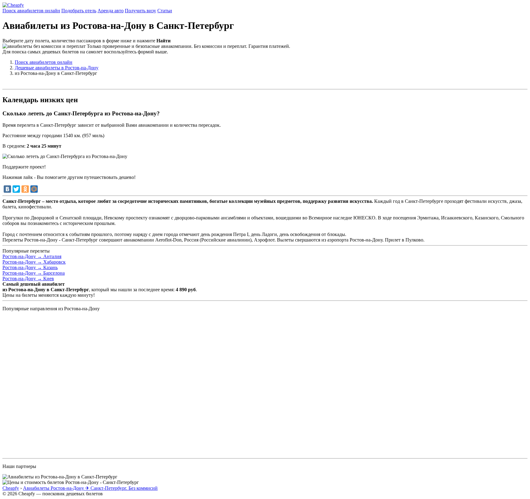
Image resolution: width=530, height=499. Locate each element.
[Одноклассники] (25, 189)
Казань (30, 267)
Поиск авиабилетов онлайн (31, 10)
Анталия (31, 256)
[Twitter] (16, 189)
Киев (28, 278)
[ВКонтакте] (7, 189)
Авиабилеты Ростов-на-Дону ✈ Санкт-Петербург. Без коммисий (90, 488)
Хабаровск (34, 262)
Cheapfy (10, 488)
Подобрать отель (78, 10)
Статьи (164, 10)
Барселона (33, 273)
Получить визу (140, 10)
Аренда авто (111, 10)
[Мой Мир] (34, 189)
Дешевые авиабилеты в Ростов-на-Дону (56, 67)
